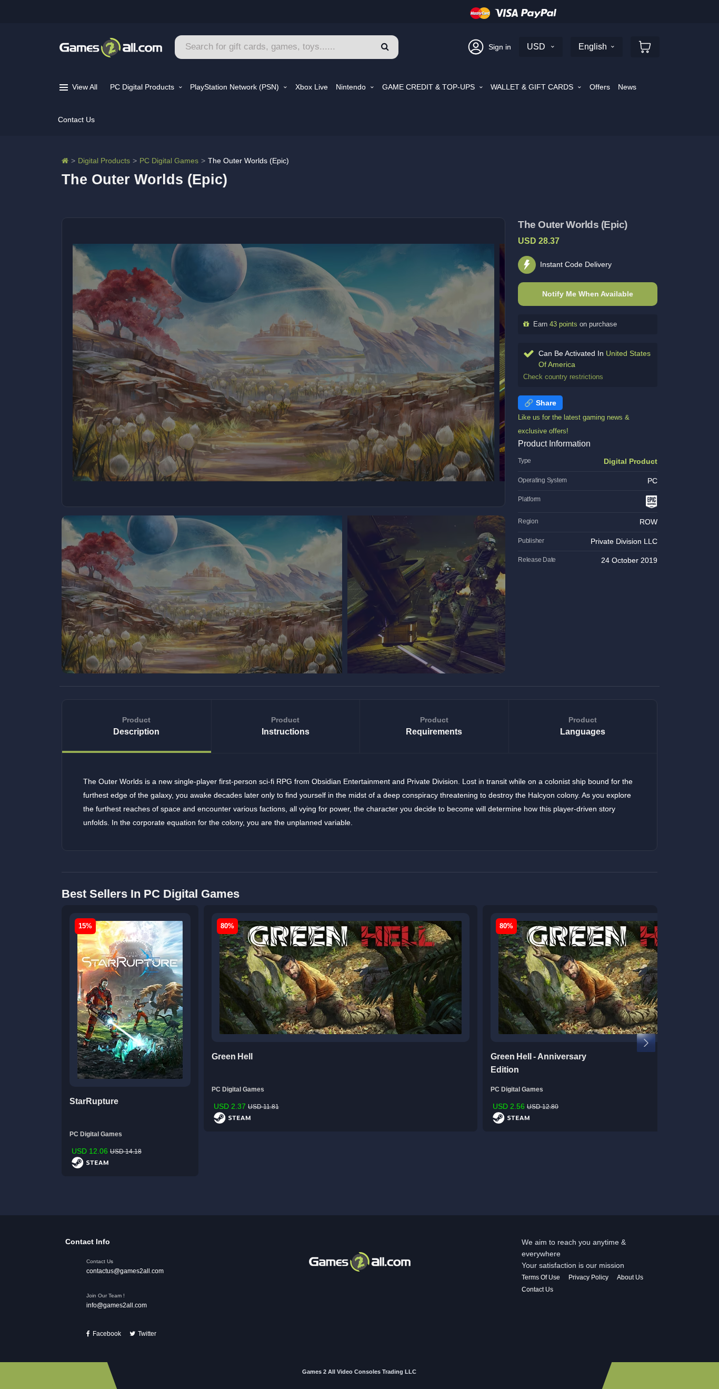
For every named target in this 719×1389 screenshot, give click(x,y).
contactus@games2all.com (125, 1271)
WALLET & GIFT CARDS (533, 87)
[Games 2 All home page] (360, 1261)
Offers (600, 87)
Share (546, 403)
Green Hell (232, 1056)
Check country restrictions (563, 377)
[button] (385, 47)
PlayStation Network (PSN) (235, 87)
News (627, 87)
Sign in (499, 47)
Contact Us (76, 119)
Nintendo (352, 87)
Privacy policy (588, 1277)
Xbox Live (311, 87)
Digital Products (104, 160)
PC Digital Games (168, 160)
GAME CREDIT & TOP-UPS (429, 87)
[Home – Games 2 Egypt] (65, 160)
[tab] (136, 726)
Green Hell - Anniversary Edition (538, 1063)
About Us (630, 1277)
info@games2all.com (116, 1305)
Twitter (147, 1333)
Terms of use (541, 1277)
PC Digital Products (143, 87)
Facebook (107, 1333)
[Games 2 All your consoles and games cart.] (645, 46)
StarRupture (93, 1101)
